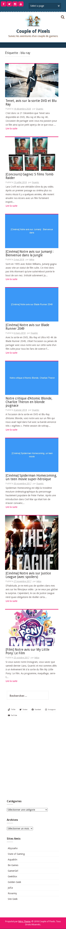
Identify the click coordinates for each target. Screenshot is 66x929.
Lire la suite (11, 128)
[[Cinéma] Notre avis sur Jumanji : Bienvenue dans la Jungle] (31, 231)
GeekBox (12, 876)
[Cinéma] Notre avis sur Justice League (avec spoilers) (28, 575)
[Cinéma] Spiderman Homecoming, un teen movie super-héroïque (31, 477)
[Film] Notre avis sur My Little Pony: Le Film (27, 651)
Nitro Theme (24, 921)
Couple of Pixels (33, 31)
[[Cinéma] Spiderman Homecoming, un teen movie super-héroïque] (31, 455)
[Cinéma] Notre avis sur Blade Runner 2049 (27, 327)
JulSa (10, 887)
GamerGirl (13, 870)
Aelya (31, 259)
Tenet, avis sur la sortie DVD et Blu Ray (31, 102)
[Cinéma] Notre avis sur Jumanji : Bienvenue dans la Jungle (30, 253)
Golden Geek (14, 882)
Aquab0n (12, 859)
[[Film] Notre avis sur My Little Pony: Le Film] (31, 627)
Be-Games (13, 865)
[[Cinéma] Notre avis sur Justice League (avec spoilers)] (31, 542)
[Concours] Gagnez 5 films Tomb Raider (29, 176)
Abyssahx (13, 848)
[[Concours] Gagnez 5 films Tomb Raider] (31, 153)
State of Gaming (16, 854)
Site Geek (13, 899)
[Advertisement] (33, 759)
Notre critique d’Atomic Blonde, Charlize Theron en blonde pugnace (29, 402)
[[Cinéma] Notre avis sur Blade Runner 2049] (31, 304)
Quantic (39, 109)
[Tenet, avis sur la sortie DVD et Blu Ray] (31, 80)
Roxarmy (12, 893)
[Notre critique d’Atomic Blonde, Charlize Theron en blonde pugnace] (31, 377)
